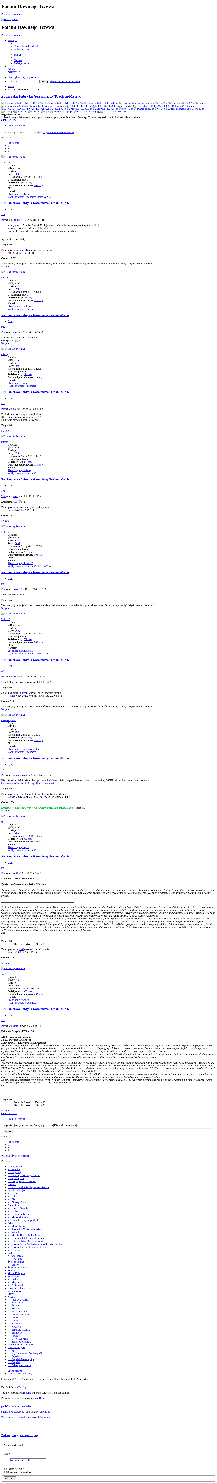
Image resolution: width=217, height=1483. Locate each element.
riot (9, 252)
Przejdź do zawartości (12, 14)
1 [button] (8, 145)
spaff (3, 821)
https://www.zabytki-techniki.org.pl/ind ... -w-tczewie (28, 783)
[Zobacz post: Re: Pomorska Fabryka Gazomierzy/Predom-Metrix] (21, 103)
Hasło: (7, 1453)
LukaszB (5, 162)
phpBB (28, 1392)
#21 (3, 214)
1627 (17, 731)
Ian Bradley (20, 1387)
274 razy (28, 297)
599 (17, 289)
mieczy (11, 225)
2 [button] (8, 148)
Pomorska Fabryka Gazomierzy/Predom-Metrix (41, 96)
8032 (17, 174)
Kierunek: (59, 1125)
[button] (13, 143)
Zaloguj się (8, 1435)
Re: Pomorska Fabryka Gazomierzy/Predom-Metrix (35, 203)
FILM (15, 501)
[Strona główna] (9, 19)
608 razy (38, 185)
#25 (3, 583)
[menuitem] (26, 46)
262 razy (38, 841)
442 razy (38, 740)
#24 (3, 491)
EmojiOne (45, 1411)
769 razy (28, 182)
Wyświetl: (9, 1125)
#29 (3, 1020)
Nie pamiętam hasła (20, 1460)
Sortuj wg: (39, 1125)
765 (17, 833)
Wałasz (11, 695)
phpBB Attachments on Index (16, 1406)
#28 (3, 867)
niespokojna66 (8, 720)
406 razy (28, 737)
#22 (3, 326)
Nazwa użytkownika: (14, 1445)
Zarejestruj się (29, 1435)
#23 (3, 403)
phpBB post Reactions (12, 1411)
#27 (3, 769)
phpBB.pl (40, 1398)
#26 (3, 671)
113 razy (38, 300)
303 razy (28, 838)
